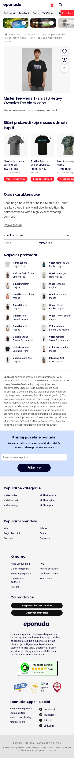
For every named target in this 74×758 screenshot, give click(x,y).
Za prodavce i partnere (18, 580)
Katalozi (67, 13)
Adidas (43, 528)
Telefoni (24, 13)
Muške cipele (47, 505)
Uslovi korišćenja (20, 568)
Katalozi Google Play (20, 717)
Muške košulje (11, 505)
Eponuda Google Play (21, 708)
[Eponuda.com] (18, 4)
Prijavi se (34, 467)
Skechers (8, 538)
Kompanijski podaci (21, 573)
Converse (45, 538)
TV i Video (48, 13)
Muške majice (48, 34)
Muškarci (15, 34)
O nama (18, 556)
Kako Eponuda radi (20, 563)
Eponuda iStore (17, 713)
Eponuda (6, 34)
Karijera (15, 587)
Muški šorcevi (11, 500)
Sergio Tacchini (12, 533)
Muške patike (10, 495)
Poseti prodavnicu (15, 179)
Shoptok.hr (40, 750)
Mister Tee (45, 243)
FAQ (42, 563)
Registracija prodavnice (37, 605)
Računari (9, 13)
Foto (36, 13)
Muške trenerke (48, 495)
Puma (43, 533)
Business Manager (37, 612)
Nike (6, 528)
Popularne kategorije (22, 488)
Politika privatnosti (49, 568)
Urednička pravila (49, 573)
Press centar (46, 578)
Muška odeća (30, 34)
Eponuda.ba (51, 750)
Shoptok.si (30, 750)
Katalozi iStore (17, 722)
